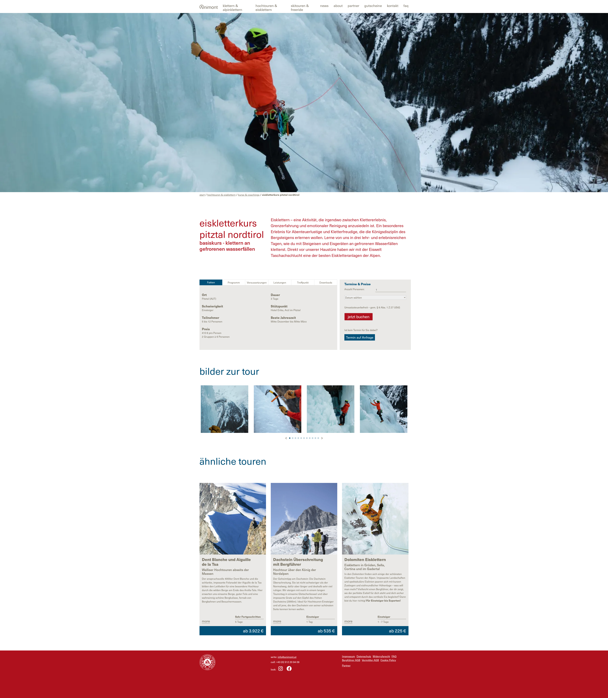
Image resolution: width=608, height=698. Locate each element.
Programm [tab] (234, 282)
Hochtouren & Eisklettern (266, 7)
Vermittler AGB (370, 660)
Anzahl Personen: (354, 289)
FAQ (405, 5)
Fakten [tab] (211, 282)
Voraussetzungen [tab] (257, 282)
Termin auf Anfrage (359, 337)
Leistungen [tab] (279, 282)
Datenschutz (364, 656)
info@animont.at (287, 657)
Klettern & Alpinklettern (232, 7)
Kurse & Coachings (249, 195)
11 (318, 438)
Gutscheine (373, 5)
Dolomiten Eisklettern (365, 559)
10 (315, 438)
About (338, 5)
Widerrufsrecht (381, 656)
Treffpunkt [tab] (303, 282)
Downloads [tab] (325, 282)
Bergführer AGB (351, 660)
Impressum (348, 656)
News (324, 5)
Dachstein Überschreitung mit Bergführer (298, 561)
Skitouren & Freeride (300, 7)
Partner (353, 5)
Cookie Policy (388, 660)
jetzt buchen (358, 317)
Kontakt (392, 5)
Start (202, 195)
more (206, 621)
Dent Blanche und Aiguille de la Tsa (226, 561)
